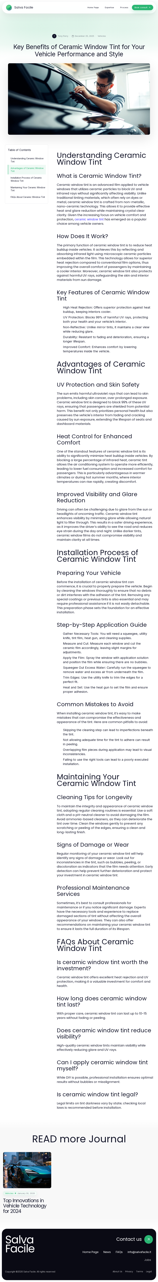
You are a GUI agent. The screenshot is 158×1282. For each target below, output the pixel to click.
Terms (139, 1271)
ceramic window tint (89, 219)
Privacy (129, 1271)
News (107, 1252)
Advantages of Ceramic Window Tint (27, 169)
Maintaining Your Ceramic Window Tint (28, 189)
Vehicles (102, 36)
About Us (117, 1271)
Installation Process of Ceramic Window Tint (26, 179)
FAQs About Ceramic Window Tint (28, 197)
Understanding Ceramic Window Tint (27, 160)
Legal (149, 1271)
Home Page (90, 1252)
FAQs (119, 1252)
